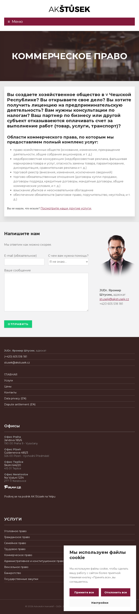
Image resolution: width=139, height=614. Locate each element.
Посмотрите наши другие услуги (66, 208)
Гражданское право (17, 537)
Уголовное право (15, 531)
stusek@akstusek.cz (114, 299)
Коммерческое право (18, 555)
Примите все (84, 592)
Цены (7, 386)
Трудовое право (15, 549)
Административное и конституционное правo (34, 561)
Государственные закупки (21, 579)
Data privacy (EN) (15, 398)
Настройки (99, 602)
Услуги (8, 380)
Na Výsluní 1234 (14, 477)
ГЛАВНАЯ (10, 374)
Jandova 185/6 (13, 440)
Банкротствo (12, 573)
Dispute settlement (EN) (19, 404)
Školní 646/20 (12, 465)
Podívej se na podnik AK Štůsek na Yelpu (29, 496)
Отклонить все (115, 592)
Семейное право (15, 543)
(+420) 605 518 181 (15, 356)
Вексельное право (16, 567)
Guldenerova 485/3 (16, 452)
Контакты (10, 392)
